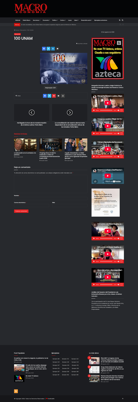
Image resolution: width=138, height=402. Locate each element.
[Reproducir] (94, 110)
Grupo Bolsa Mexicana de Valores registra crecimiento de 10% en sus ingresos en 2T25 (112, 369)
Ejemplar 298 (56, 359)
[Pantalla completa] (121, 110)
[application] (108, 103)
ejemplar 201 (51, 88)
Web (53, 202)
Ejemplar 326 (65, 362)
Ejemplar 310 (65, 359)
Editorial (17, 20)
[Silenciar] (118, 110)
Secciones (36, 20)
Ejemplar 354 (65, 368)
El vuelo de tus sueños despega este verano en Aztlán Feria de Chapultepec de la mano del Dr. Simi (36, 368)
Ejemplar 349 (65, 365)
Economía (46, 20)
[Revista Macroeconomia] (30, 9)
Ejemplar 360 (75, 371)
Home (17, 30)
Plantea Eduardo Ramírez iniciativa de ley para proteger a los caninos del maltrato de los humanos (112, 377)
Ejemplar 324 (75, 359)
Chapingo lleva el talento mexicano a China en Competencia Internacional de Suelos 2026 (49, 155)
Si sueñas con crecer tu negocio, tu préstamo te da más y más (31, 359)
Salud (75, 20)
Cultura (62, 20)
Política (54, 20)
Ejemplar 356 (75, 368)
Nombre (17, 195)
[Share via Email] (57, 49)
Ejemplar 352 (75, 365)
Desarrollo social (86, 20)
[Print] (63, 96)
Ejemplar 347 (56, 365)
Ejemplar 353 (56, 368)
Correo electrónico (20, 202)
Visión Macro (26, 20)
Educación (23, 30)
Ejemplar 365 (75, 374)
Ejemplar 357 (56, 371)
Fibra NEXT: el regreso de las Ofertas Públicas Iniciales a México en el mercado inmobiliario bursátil (112, 360)
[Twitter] (48, 49)
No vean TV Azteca (32, 376)
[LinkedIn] (53, 49)
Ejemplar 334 (75, 362)
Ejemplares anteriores (100, 20)
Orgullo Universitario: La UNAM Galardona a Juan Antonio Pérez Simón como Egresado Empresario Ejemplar (76, 155)
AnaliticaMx (51, 398)
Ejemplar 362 (65, 374)
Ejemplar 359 (65, 371)
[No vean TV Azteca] (19, 378)
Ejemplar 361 (56, 374)
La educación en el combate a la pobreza (25, 154)
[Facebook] (44, 49)
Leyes (70, 20)
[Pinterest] (54, 96)
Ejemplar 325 (56, 362)
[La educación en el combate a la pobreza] (25, 144)
